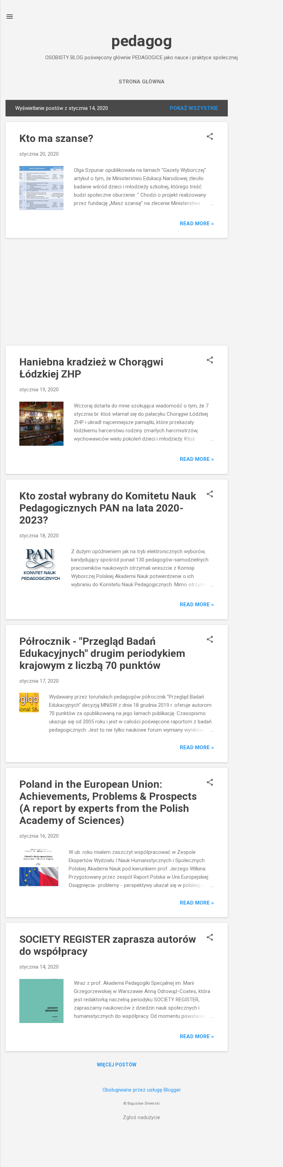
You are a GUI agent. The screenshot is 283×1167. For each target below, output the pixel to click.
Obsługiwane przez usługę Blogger (142, 1090)
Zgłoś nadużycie (141, 1117)
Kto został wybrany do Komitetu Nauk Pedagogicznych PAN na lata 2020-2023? (107, 508)
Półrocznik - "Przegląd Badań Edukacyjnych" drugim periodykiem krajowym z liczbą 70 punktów (102, 653)
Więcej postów (116, 1064)
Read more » (197, 223)
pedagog (141, 41)
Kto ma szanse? (56, 138)
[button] (210, 137)
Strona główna (142, 82)
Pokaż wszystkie (194, 108)
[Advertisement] (255, 203)
